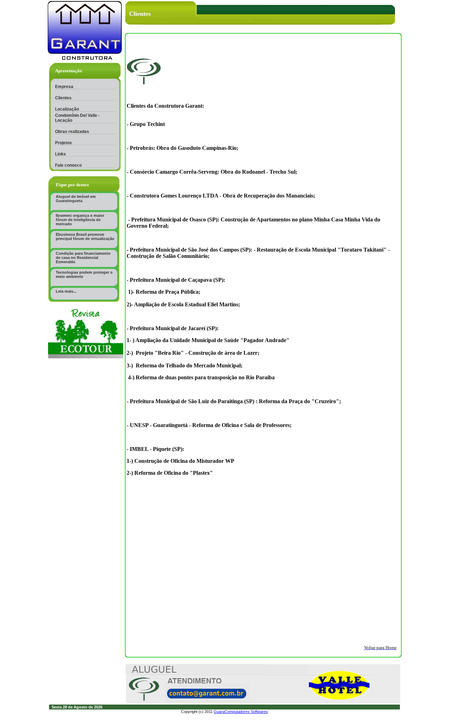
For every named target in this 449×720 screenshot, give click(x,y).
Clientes (63, 97)
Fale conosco (68, 165)
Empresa (64, 86)
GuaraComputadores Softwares (241, 711)
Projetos (63, 142)
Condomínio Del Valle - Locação (77, 118)
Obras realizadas (72, 131)
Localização (67, 109)
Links (60, 154)
